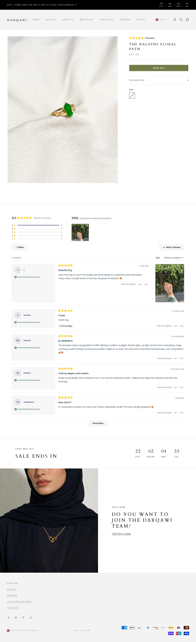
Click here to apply (121, 533)
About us (11, 589)
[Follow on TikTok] (30, 617)
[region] (80, 232)
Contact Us (106, 19)
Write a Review (174, 248)
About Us (68, 19)
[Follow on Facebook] (8, 617)
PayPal (140, 19)
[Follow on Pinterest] (23, 617)
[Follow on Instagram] (15, 617)
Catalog (50, 19)
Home (36, 19)
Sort (158, 257)
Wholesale (86, 19)
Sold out (159, 68)
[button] (142, 38)
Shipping (125, 19)
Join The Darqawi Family (19, 601)
